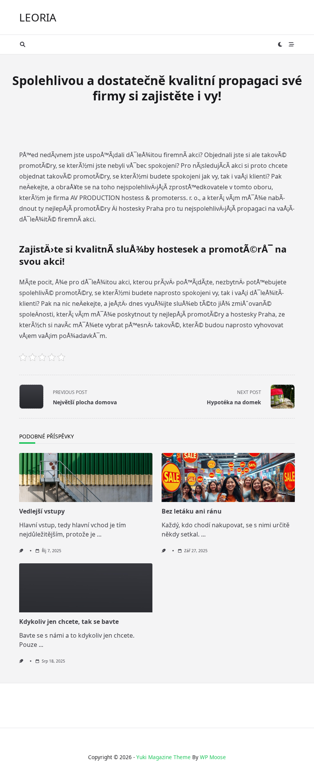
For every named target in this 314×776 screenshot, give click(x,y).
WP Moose (213, 757)
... (99, 534)
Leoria (37, 17)
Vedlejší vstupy (42, 511)
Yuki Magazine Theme (163, 757)
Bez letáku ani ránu (192, 511)
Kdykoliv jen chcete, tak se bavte (69, 621)
